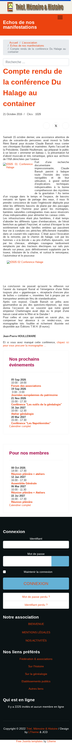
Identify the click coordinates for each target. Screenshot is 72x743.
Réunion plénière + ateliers (28, 473)
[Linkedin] (28, 37)
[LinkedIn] (65, 125)
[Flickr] (40, 37)
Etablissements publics (36, 681)
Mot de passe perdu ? (36, 596)
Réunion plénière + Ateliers (28, 492)
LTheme (33, 732)
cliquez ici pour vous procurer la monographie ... (36, 344)
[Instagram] (34, 37)
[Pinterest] (16, 37)
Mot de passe (36, 553)
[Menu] (60, 17)
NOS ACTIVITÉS (36, 640)
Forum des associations (26, 385)
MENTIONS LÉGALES (36, 632)
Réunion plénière (21, 501)
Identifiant (36, 538)
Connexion (36, 583)
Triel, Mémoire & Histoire (42, 728)
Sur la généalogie (36, 673)
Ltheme (51, 741)
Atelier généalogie (22, 413)
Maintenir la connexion (38, 571)
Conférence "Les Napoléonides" (31, 423)
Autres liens (36, 688)
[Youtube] (22, 37)
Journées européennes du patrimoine (34, 395)
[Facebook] (4, 37)
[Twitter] (10, 37)
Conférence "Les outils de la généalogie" (36, 404)
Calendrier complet (20, 426)
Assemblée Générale (24, 483)
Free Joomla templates (29, 741)
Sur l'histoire (36, 666)
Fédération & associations (36, 658)
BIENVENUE (36, 624)
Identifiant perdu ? (36, 604)
